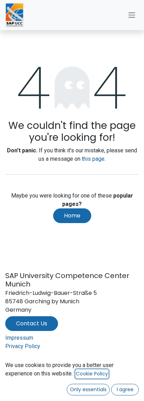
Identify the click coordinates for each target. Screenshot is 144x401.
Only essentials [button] (88, 389)
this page (93, 158)
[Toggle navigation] (132, 15)
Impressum (19, 337)
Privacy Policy (22, 346)
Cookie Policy (92, 373)
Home (72, 216)
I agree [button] (125, 389)
